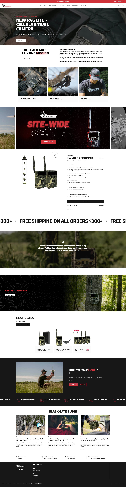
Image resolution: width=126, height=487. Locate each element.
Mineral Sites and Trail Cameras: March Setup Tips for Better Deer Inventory (30, 439)
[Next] (61, 175)
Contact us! (20, 458)
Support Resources (36, 470)
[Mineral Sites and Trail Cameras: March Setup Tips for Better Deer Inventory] (30, 425)
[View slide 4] (63, 257)
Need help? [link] (102, 205)
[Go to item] (24, 157)
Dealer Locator (35, 475)
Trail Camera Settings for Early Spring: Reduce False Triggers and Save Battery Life (61, 439)
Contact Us (35, 477)
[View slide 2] (61, 257)
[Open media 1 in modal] (46, 173)
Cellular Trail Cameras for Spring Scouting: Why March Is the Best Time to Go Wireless (95, 439)
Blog (33, 473)
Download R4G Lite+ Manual (72, 180)
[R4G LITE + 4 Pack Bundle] (82, 337)
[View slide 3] (62, 257)
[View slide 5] (64, 257)
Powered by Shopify (38, 483)
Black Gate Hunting (70, 155)
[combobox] (119, 1)
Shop (34, 468)
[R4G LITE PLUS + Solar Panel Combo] (44, 337)
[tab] (23, 324)
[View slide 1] (60, 257)
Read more (18, 449)
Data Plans (35, 472)
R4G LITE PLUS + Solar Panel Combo (41, 350)
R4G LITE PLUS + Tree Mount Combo (61, 350)
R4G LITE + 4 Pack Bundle (79, 350)
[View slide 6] (66, 257)
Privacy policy (4, 484)
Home (34, 466)
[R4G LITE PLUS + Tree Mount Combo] (63, 337)
